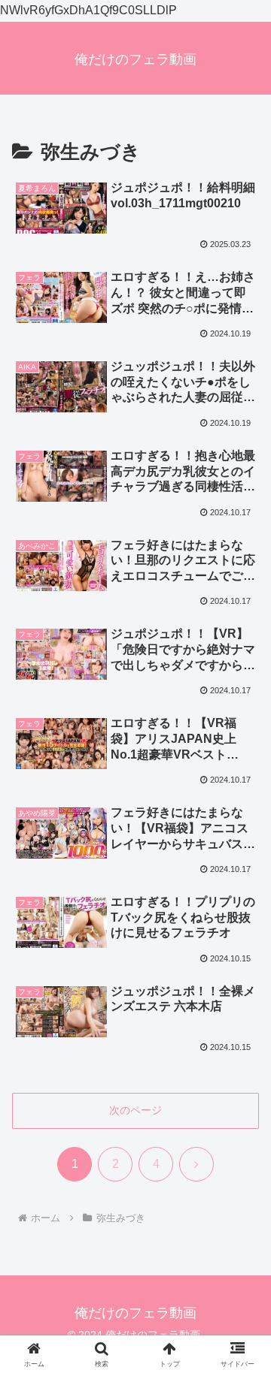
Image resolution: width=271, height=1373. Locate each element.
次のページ (135, 1110)
